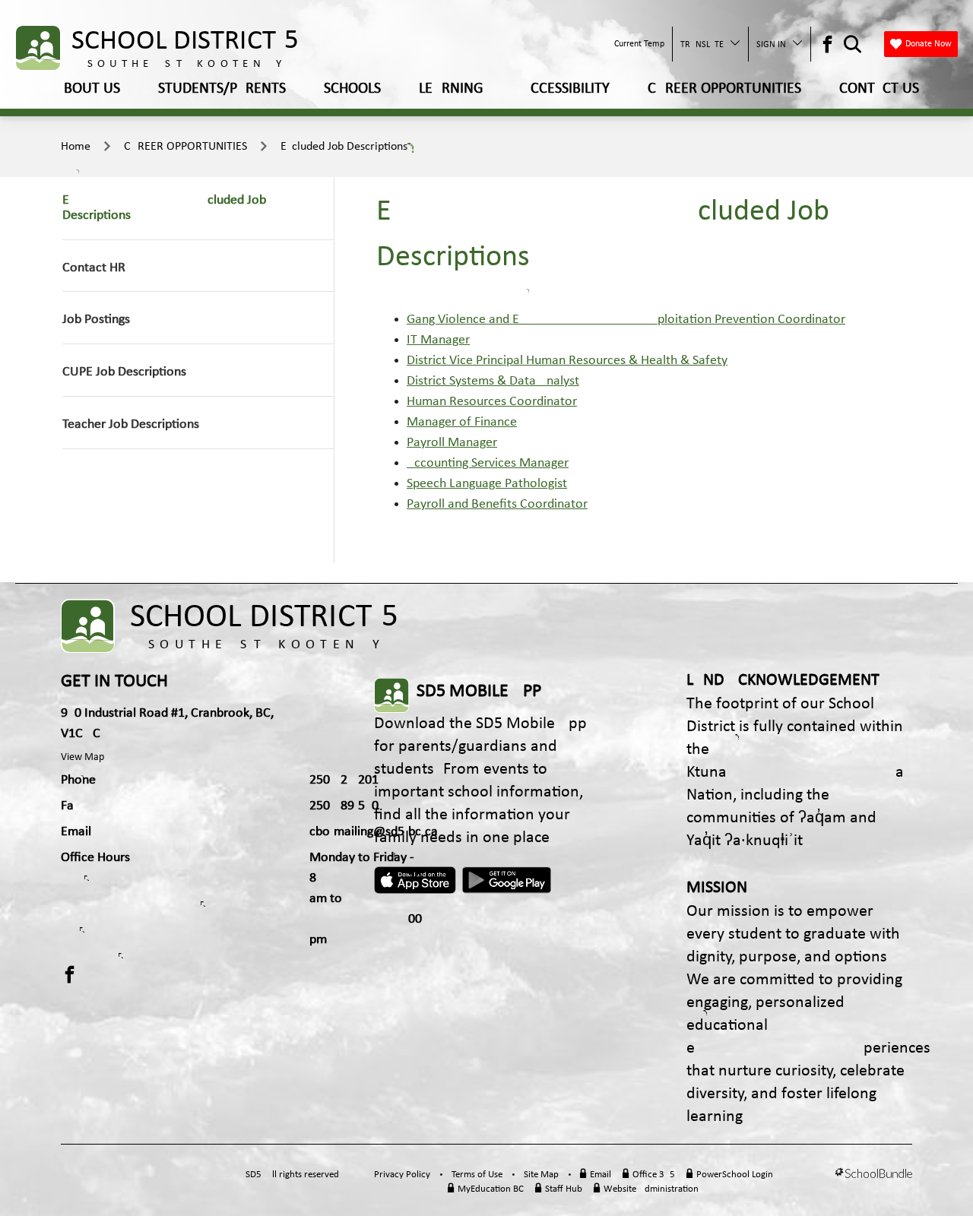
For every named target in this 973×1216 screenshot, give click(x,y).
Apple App (415, 880)
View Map (82, 757)
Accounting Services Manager (488, 463)
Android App (508, 880)
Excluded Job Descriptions (343, 147)
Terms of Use (477, 1175)
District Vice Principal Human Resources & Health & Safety (567, 360)
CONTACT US (879, 89)
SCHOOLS (352, 89)
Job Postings (96, 319)
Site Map (541, 1175)
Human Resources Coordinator (492, 401)
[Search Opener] (852, 44)
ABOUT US (87, 89)
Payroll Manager (452, 442)
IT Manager (438, 340)
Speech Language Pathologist (487, 484)
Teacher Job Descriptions (130, 424)
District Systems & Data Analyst (493, 381)
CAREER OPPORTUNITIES (724, 89)
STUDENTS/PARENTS (222, 89)
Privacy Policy (402, 1175)
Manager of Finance (462, 422)
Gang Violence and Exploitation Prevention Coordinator (626, 319)
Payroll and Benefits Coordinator (497, 504)
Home (75, 147)
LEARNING (451, 89)
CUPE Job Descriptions (124, 372)
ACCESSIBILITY (565, 89)
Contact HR (93, 268)
